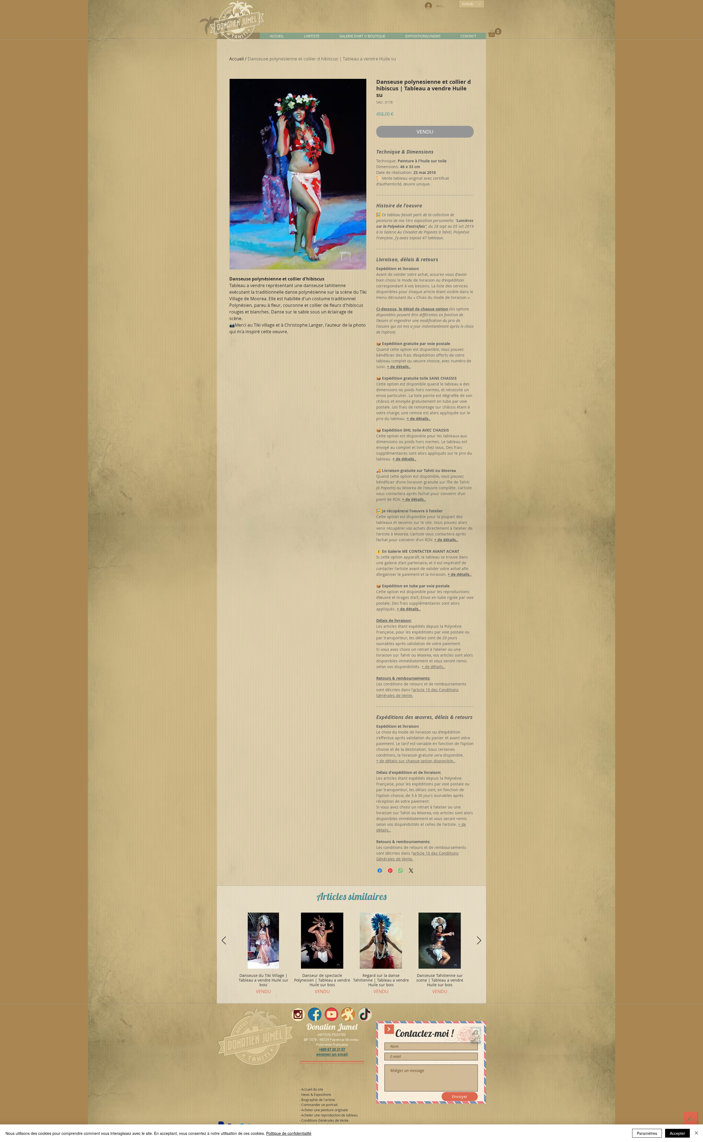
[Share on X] (411, 870)
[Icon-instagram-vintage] (298, 1014)
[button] (471, 4)
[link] (494, 32)
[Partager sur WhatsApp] (400, 870)
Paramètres (647, 1133)
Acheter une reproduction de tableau (329, 1115)
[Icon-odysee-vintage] (348, 1014)
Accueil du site (312, 1089)
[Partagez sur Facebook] (379, 870)
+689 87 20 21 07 (332, 1049)
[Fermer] (696, 1133)
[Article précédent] (224, 940)
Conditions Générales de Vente (324, 1120)
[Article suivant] (479, 940)
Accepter (677, 1133)
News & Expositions (316, 1094)
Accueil (236, 59)
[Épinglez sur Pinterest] (390, 870)
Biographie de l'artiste (318, 1099)
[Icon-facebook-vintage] (315, 1014)
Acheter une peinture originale (324, 1110)
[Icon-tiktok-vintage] (365, 1014)
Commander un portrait (319, 1104)
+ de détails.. (433, 666)
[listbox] (471, 4)
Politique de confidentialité (288, 1133)
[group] (351, 955)
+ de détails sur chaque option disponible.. (415, 760)
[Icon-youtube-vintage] (331, 1014)
